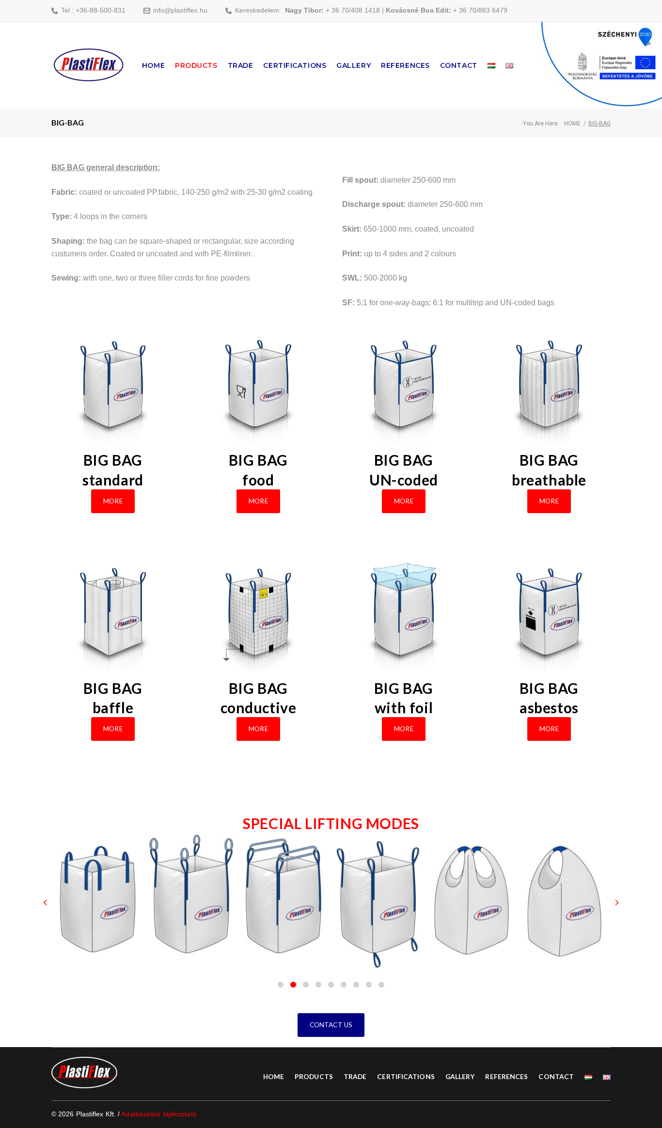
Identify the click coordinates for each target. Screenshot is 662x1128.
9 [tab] (381, 984)
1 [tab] (281, 984)
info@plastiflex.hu (180, 10)
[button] (113, 501)
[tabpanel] (98, 902)
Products (196, 65)
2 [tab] (293, 984)
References (405, 65)
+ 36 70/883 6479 (480, 10)
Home (153, 65)
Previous (45, 902)
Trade (240, 65)
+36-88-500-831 (101, 10)
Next (617, 902)
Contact (458, 65)
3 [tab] (306, 984)
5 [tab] (331, 984)
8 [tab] (369, 984)
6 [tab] (344, 984)
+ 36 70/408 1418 (353, 10)
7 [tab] (356, 984)
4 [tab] (318, 984)
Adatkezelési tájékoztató (158, 1114)
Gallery (353, 65)
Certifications (294, 65)
